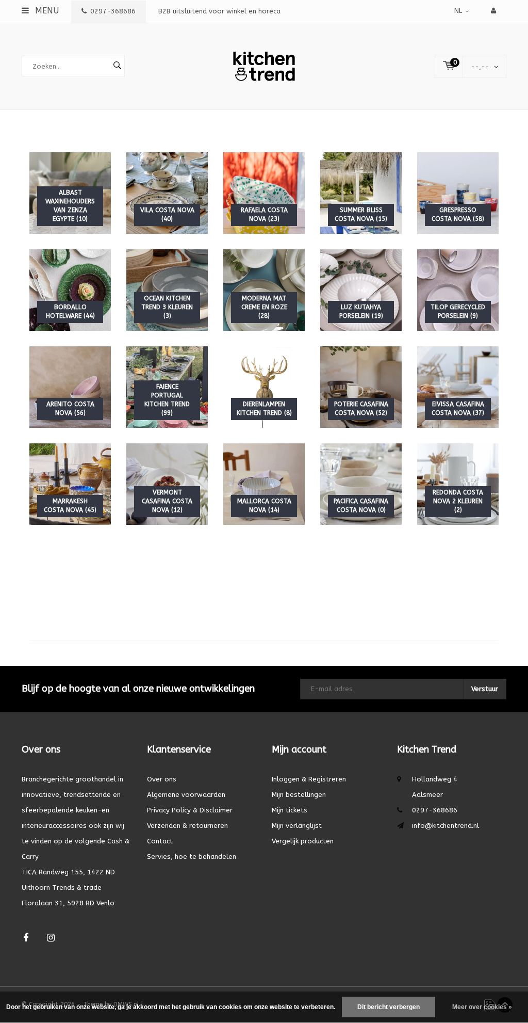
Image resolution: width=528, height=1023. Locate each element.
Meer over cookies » (482, 1007)
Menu (45, 10)
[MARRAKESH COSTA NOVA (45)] (70, 483)
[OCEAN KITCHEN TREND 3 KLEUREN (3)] (167, 289)
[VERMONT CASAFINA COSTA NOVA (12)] (167, 483)
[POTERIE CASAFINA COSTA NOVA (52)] (361, 386)
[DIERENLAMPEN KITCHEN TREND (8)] (264, 386)
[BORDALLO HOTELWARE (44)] (70, 289)
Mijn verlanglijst (297, 825)
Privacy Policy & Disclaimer (190, 810)
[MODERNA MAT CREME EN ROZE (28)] (264, 289)
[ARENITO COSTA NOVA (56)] (70, 386)
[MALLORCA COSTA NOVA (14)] (264, 483)
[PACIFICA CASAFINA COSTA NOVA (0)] (361, 483)
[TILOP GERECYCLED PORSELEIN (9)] (458, 289)
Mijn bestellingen (299, 794)
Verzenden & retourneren (187, 825)
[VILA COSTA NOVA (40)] (167, 192)
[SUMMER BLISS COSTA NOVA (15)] (361, 192)
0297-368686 (113, 11)
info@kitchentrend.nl (445, 825)
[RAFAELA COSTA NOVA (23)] (264, 192)
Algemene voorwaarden (186, 794)
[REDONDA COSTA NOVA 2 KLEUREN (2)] (458, 483)
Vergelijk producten (303, 841)
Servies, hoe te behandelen (191, 856)
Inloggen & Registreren (309, 779)
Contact (160, 841)
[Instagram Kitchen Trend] (50, 938)
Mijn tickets (289, 810)
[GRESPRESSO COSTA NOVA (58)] (458, 192)
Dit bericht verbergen (388, 1007)
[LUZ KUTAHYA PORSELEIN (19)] (361, 289)
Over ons (161, 779)
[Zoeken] (117, 66)
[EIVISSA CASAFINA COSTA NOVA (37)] (458, 386)
